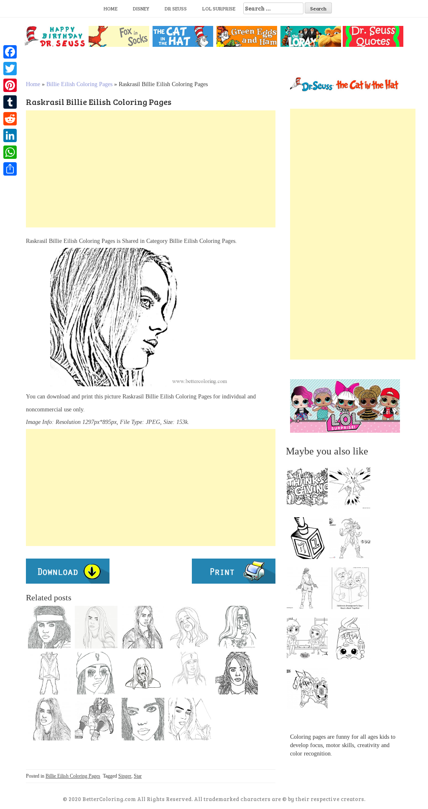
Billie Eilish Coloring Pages (79, 84)
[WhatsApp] (10, 152)
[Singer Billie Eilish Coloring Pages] (237, 627)
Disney (141, 8)
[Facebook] (10, 51)
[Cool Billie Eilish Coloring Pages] (49, 627)
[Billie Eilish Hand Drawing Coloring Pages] (143, 627)
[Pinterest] (10, 85)
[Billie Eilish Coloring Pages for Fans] (190, 627)
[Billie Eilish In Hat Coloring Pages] (190, 673)
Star (138, 776)
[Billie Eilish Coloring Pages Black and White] (96, 719)
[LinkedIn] (10, 135)
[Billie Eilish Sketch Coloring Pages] (190, 719)
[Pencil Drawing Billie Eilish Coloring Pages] (96, 627)
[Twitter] (10, 68)
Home (110, 8)
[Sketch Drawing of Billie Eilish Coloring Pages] (237, 673)
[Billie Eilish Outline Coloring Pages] (49, 673)
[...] (310, 490)
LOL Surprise (218, 8)
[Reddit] (10, 118)
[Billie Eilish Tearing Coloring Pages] (96, 673)
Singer (124, 776)
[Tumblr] (10, 102)
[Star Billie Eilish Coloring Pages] (49, 719)
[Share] (10, 169)
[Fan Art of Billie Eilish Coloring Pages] (143, 719)
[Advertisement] (150, 168)
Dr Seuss (176, 8)
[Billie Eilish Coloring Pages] (143, 673)
